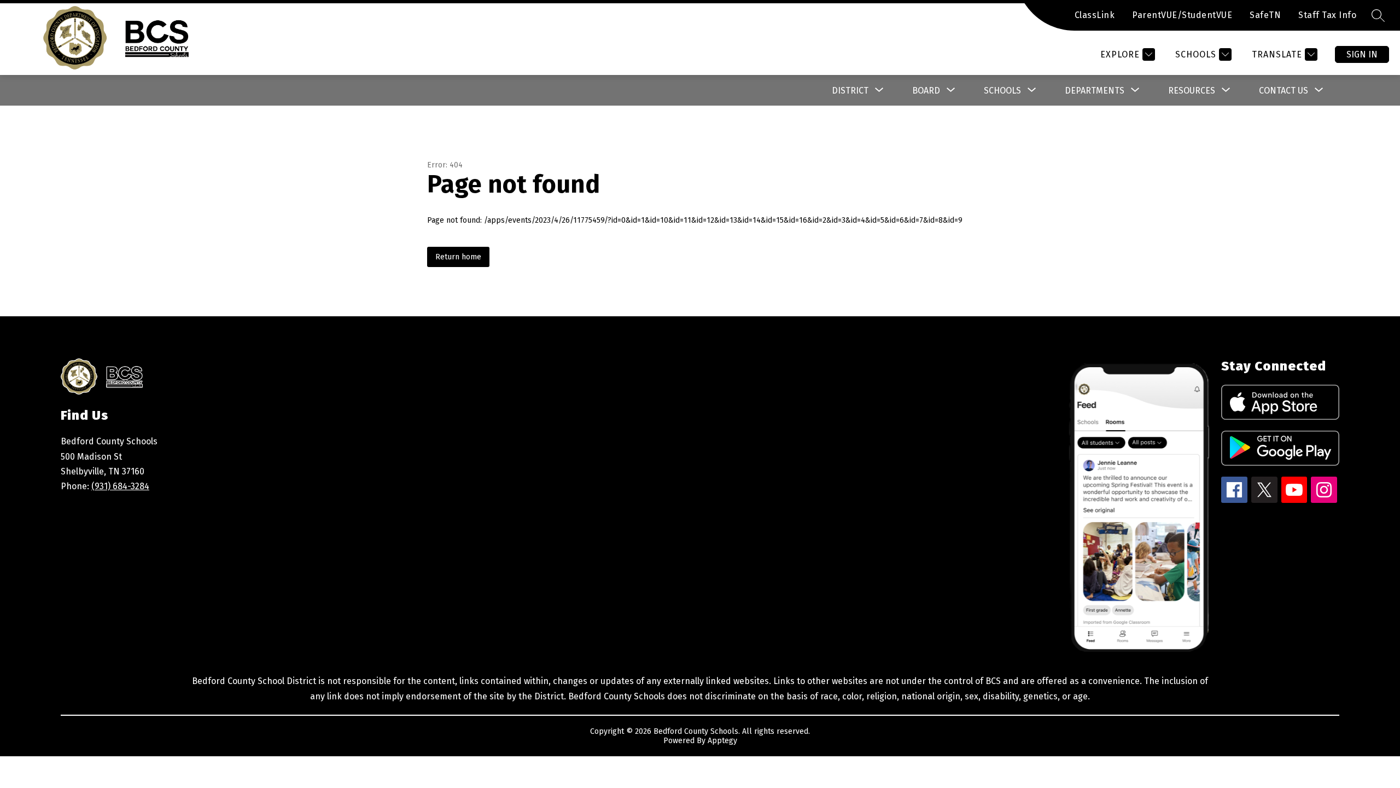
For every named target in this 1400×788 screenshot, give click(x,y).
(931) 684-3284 (120, 486)
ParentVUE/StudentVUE (1182, 15)
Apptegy (722, 740)
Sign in (1362, 54)
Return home (458, 257)
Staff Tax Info (1327, 15)
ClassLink (1095, 15)
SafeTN (1265, 15)
